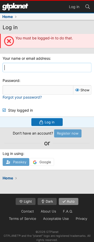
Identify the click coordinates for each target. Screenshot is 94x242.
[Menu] (15, 6)
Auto (70, 201)
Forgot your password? (22, 97)
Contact (27, 211)
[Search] (87, 6)
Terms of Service (22, 218)
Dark (49, 201)
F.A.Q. (68, 211)
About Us (48, 211)
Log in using (13, 153)
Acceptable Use (56, 218)
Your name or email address (26, 58)
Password (11, 80)
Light (27, 201)
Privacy (81, 218)
